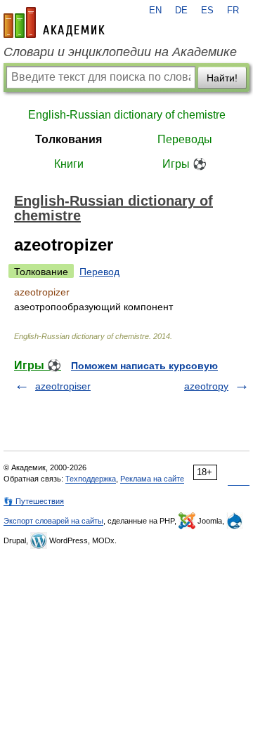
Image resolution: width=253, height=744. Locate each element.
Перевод (99, 271)
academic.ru (54, 22)
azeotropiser (63, 386)
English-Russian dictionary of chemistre (127, 115)
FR (233, 10)
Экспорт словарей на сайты (53, 521)
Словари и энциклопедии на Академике (120, 52)
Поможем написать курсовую (144, 365)
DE (181, 10)
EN (155, 10)
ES (207, 10)
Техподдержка (90, 478)
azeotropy (206, 386)
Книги (69, 164)
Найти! (222, 78)
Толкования (68, 139)
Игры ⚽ (184, 164)
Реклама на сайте (152, 478)
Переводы (184, 139)
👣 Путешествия (34, 501)
